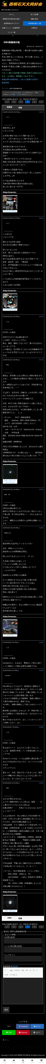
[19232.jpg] (10, 627)
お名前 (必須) (9, 937)
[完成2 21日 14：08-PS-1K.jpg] (10, 472)
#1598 (41, 670)
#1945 (41, 218)
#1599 (41, 642)
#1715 (41, 489)
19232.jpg (10, 635)
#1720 (41, 360)
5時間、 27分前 (16, 94)
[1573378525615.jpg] (10, 301)
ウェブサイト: (9, 955)
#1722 (41, 316)
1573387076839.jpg (10, 211)
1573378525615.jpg (10, 309)
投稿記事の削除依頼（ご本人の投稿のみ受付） (20, 79)
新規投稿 (5, 83)
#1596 (41, 727)
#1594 (41, 783)
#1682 (41, 528)
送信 (6, 1010)
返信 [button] (19, 112)
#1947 (41, 112)
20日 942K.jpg (10, 911)
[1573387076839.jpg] (10, 203)
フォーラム (5, 88)
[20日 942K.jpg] (10, 902)
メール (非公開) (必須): (13, 946)
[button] (37, 1032)
